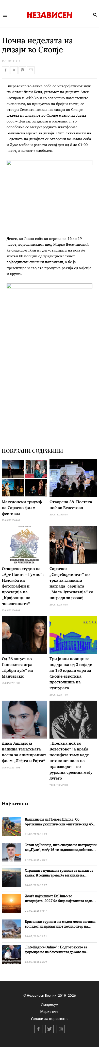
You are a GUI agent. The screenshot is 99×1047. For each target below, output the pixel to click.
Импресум (49, 1004)
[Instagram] (61, 1029)
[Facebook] (38, 1029)
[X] (49, 1029)
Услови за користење (49, 1018)
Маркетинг (49, 1011)
